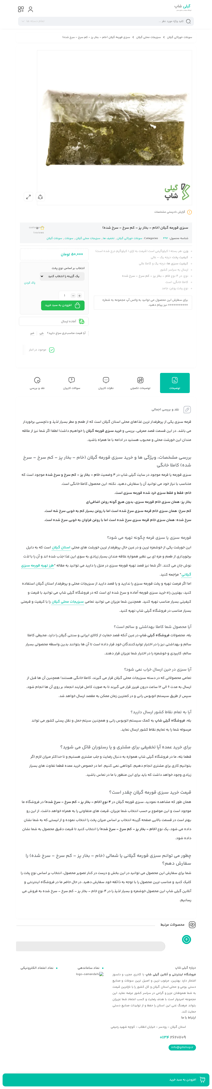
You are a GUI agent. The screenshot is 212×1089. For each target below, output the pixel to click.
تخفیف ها (109, 238)
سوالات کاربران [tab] (71, 388)
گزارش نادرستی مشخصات (169, 212)
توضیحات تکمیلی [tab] (140, 388)
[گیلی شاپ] (182, 8)
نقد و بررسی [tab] (37, 388)
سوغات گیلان (54, 238)
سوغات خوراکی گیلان (179, 37)
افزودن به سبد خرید (58, 305)
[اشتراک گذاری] (40, 196)
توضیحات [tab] (174, 388)
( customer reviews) (36, 230)
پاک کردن (29, 283)
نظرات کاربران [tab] (106, 388)
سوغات (69, 238)
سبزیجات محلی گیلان (148, 37)
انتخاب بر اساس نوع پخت (68, 268)
